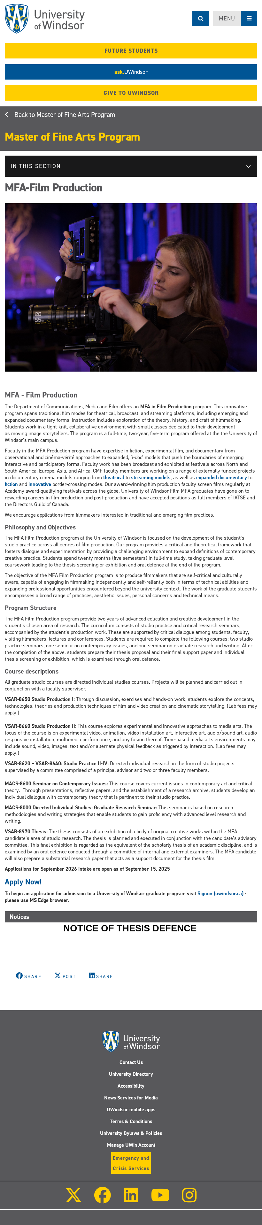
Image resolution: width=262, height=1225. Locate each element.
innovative (39, 484)
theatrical (113, 477)
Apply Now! (24, 882)
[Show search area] (200, 18)
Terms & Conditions (131, 1121)
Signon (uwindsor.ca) (220, 893)
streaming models (151, 477)
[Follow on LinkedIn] (131, 1199)
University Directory (131, 1074)
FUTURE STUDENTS (131, 51)
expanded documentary (221, 477)
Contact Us (131, 1062)
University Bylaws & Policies (131, 1133)
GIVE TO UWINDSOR (131, 93)
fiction (11, 484)
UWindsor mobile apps (131, 1109)
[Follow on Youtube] (160, 1199)
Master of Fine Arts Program (75, 114)
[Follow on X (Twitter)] (73, 1199)
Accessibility (131, 1085)
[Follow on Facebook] (103, 1199)
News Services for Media (131, 1097)
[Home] (45, 19)
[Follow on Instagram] (189, 1199)
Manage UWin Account (131, 1145)
